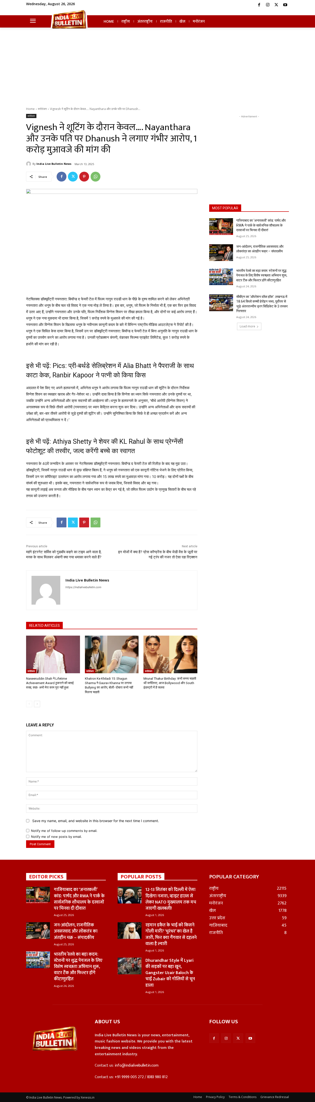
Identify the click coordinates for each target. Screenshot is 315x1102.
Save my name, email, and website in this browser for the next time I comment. (95, 821)
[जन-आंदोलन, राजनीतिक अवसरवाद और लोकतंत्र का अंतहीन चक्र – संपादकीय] (221, 252)
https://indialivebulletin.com (83, 587)
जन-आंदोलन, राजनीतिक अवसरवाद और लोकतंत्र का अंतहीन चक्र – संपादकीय (75, 931)
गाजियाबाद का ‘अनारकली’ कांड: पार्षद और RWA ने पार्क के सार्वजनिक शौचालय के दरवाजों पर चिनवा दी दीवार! (261, 225)
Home (30, 109)
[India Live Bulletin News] (29, 163)
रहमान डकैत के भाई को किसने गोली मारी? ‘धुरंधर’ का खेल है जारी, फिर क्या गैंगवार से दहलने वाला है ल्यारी (171, 934)
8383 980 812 (157, 1077)
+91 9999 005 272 (129, 1077)
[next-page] (37, 704)
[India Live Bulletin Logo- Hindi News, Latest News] (69, 19)
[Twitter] (276, 5)
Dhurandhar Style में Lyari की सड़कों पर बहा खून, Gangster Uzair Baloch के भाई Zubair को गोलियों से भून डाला (170, 973)
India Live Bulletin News (53, 164)
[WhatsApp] (95, 177)
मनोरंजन (42, 109)
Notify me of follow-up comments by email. (64, 831)
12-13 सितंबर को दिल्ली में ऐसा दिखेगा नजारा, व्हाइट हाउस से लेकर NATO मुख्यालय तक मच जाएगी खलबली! (170, 899)
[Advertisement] (157, 69)
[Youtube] (285, 5)
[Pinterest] (84, 177)
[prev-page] (29, 704)
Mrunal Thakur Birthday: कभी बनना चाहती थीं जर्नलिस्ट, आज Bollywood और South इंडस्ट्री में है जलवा (169, 683)
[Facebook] (259, 5)
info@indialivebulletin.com (136, 1065)
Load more (247, 326)
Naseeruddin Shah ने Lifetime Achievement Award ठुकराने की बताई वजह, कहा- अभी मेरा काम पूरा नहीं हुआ (50, 683)
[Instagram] (267, 5)
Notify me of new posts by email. (56, 837)
